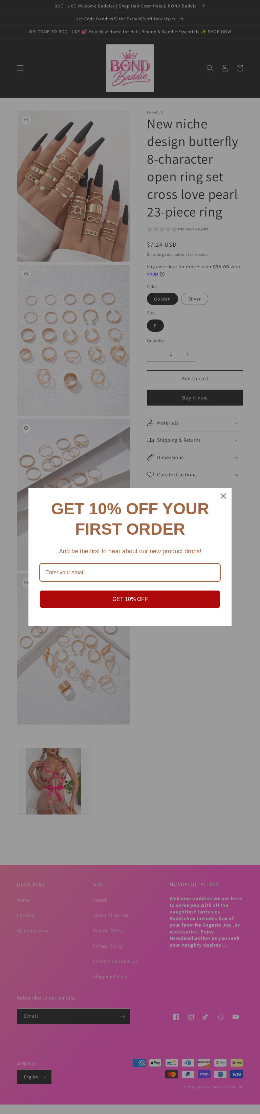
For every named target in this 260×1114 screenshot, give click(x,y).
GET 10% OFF (130, 599)
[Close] (223, 496)
